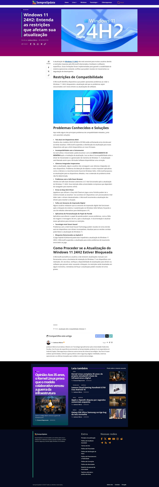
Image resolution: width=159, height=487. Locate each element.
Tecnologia (76, 385)
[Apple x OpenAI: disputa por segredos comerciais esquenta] (117, 401)
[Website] (107, 342)
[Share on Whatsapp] (37, 44)
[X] (105, 439)
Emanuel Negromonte (42, 420)
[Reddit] (121, 439)
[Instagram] (112, 342)
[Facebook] (109, 342)
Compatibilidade (74, 329)
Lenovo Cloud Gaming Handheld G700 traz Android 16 (88, 388)
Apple (74, 397)
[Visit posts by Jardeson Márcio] (48, 343)
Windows (26, 9)
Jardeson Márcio (32, 40)
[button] (118, 2)
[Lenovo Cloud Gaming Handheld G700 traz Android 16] (117, 389)
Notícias (83, 385)
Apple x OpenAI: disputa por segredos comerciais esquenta (88, 401)
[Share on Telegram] (41, 44)
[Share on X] (34, 44)
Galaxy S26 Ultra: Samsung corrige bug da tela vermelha (88, 413)
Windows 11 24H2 (71, 61)
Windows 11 (82, 329)
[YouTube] (109, 439)
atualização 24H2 (63, 329)
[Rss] (105, 443)
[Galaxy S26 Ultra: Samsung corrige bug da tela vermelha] (117, 414)
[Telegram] (102, 443)
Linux (38, 371)
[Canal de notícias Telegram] (109, 443)
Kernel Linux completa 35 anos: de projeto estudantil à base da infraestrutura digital (87, 376)
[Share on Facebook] (30, 44)
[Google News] (113, 439)
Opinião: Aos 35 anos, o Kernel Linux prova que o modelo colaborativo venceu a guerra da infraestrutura (50, 383)
